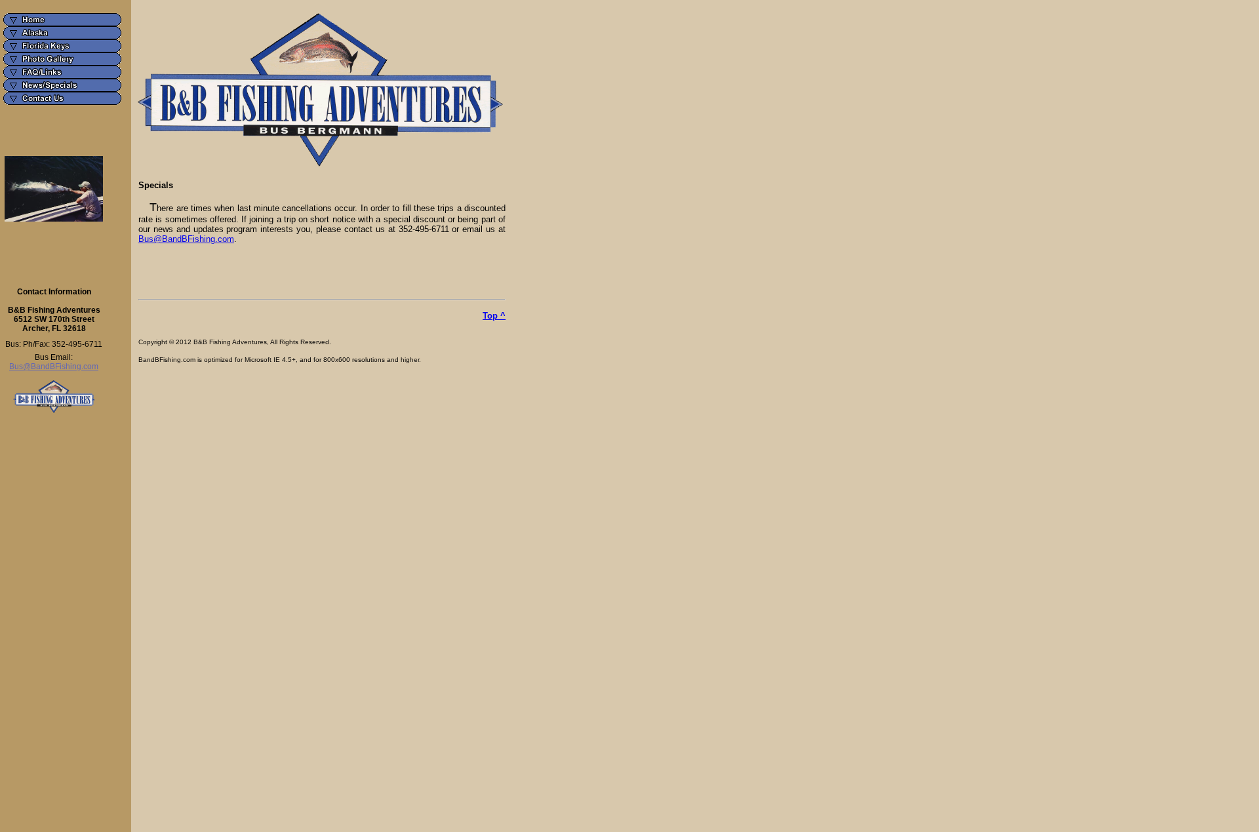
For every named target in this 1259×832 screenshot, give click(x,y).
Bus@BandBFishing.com (53, 366)
